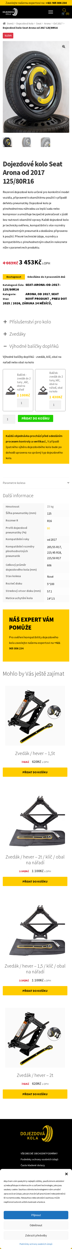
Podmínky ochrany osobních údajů (36, 1244)
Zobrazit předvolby (36, 1235)
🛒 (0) (65, 13)
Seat (38, 23)
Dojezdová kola (24, 23)
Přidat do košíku (35, 418)
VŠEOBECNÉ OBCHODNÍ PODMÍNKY (39, 1153)
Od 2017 (57, 23)
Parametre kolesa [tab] (14, 483)
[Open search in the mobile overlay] (64, 9)
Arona (47, 23)
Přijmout (36, 1215)
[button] (66, 1173)
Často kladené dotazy (33, 1165)
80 (48, 528)
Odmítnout (36, 1225)
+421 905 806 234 (55, 3)
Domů (10, 23)
